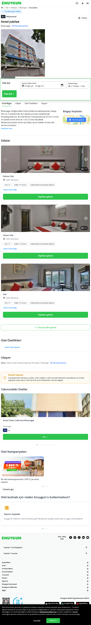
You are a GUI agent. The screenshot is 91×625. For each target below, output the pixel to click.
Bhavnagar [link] (23, 8)
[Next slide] (86, 159)
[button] (45, 53)
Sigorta (5, 581)
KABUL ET (53, 620)
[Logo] (11, 3)
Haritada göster (78, 120)
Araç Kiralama (7, 572)
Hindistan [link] (14, 8)
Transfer (5, 575)
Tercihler (37, 620)
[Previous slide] (5, 159)
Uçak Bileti (6, 562)
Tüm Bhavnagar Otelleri (12, 11)
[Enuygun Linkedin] (83, 538)
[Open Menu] (87, 3)
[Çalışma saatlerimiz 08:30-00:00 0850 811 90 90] (77, 2)
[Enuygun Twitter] (79, 538)
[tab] (6, 103)
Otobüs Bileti (7, 569)
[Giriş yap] (83, 3)
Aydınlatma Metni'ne (48, 612)
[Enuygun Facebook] (70, 538)
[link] (2, 8)
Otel (3, 565)
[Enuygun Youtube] (87, 538)
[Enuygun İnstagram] (74, 538)
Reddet (75, 612)
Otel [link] (6, 8)
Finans (4, 578)
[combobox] (44, 86)
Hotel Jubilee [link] (33, 8)
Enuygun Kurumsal (9, 584)
